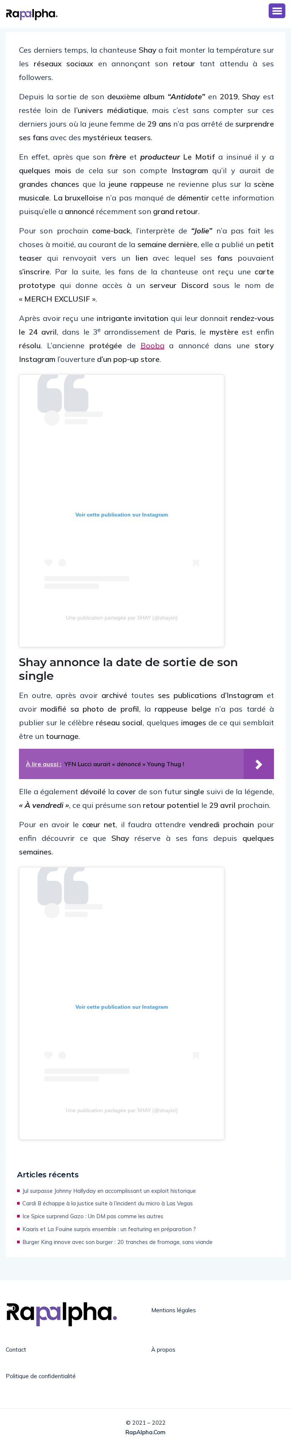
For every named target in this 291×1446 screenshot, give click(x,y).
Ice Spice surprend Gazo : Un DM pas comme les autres (92, 1216)
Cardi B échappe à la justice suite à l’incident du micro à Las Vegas (107, 1203)
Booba (152, 345)
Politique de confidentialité (41, 1376)
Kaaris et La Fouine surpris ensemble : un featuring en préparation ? (109, 1229)
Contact (16, 1349)
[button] (277, 10)
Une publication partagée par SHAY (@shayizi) (122, 618)
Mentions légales (173, 1310)
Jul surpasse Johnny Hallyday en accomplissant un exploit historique (109, 1190)
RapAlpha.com (145, 1432)
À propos (163, 1349)
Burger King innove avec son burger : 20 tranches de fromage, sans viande (117, 1242)
